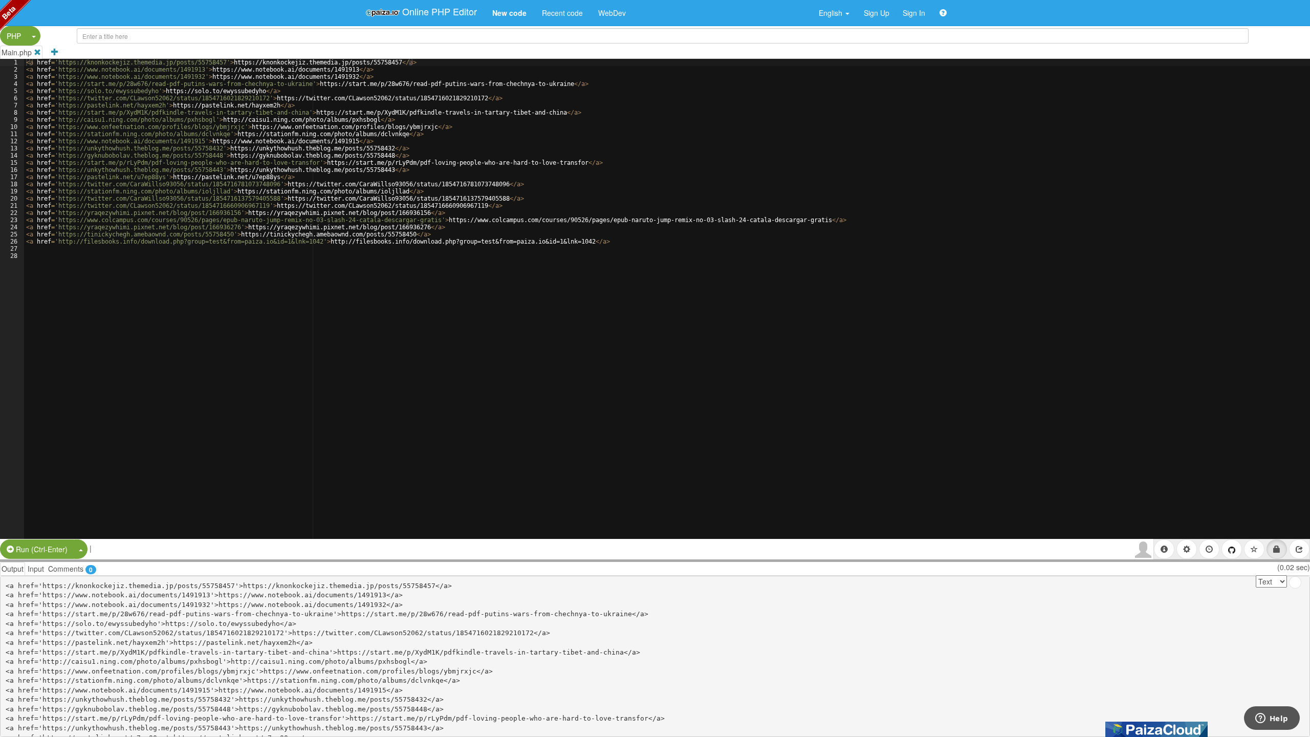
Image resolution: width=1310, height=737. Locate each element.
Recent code (562, 13)
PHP (14, 36)
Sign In (914, 13)
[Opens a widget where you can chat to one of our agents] (1271, 719)
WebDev (612, 13)
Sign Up (876, 13)
